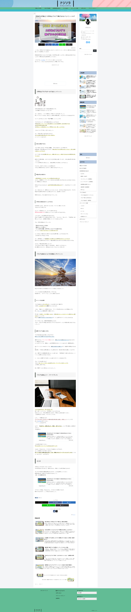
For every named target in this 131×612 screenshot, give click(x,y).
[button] (69, 44)
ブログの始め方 (83, 192)
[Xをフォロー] (57, 511)
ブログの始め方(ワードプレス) (87, 195)
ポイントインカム (84, 213)
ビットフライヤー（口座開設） (87, 181)
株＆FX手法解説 (83, 168)
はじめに (82, 173)
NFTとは (82, 189)
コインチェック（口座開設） (87, 179)
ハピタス (82, 205)
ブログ (37, 497)
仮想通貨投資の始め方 (84, 171)
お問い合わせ (82, 219)
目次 (54, 83)
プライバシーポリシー (84, 221)
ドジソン (88, 27)
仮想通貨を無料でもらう (86, 184)
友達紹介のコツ (84, 216)
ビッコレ (82, 211)
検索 (80, 48)
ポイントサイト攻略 (84, 203)
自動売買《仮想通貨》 (85, 187)
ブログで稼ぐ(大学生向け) (86, 197)
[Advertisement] (55, 73)
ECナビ (82, 208)
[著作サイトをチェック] (54, 511)
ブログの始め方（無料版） (86, 200)
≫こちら (40, 310)
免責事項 (58, 598)
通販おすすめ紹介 (83, 165)
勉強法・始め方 (84, 176)
